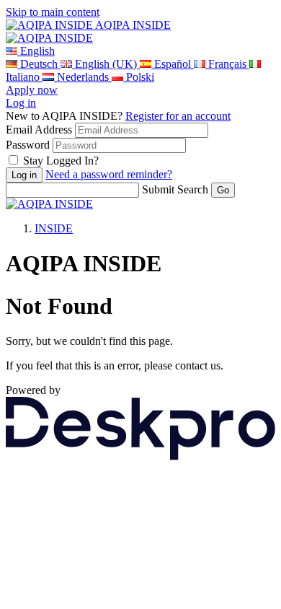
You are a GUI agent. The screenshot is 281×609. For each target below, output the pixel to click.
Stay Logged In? (61, 160)
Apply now (32, 90)
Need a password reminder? (108, 174)
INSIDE (54, 228)
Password (28, 145)
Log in (21, 103)
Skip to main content (52, 12)
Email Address (39, 129)
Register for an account (178, 116)
